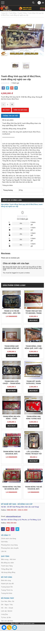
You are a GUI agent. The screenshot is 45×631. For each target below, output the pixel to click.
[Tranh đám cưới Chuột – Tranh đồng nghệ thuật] (11, 370)
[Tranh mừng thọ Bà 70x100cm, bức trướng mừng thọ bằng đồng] (33, 475)
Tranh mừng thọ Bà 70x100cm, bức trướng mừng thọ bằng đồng (33, 488)
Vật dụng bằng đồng (8, 572)
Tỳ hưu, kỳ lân (6, 617)
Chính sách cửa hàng (8, 538)
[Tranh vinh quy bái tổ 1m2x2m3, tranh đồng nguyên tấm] (33, 299)
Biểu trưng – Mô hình (8, 559)
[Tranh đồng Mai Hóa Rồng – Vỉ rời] (11, 405)
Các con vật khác (7, 621)
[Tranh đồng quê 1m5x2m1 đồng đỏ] (11, 335)
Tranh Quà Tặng (7, 566)
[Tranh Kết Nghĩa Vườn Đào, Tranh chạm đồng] (33, 370)
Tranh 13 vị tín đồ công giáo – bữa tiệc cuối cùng (12, 312)
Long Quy (4, 614)
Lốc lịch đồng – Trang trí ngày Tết (33, 453)
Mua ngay (6, 110)
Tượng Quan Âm (7, 587)
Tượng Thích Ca (7, 590)
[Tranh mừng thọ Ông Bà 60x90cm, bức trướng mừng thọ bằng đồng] (11, 475)
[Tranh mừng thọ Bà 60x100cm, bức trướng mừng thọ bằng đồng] (11, 440)
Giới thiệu (4, 541)
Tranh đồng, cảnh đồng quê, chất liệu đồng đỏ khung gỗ (33, 347)
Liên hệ (3, 551)
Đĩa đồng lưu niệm (7, 563)
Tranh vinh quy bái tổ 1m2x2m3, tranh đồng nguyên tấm (33, 312)
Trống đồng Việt (6, 569)
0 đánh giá (15, 83)
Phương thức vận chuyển (10, 548)
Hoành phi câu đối (7, 583)
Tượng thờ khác (6, 593)
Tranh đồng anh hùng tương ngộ (33, 417)
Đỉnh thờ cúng (6, 580)
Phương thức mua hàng (9, 545)
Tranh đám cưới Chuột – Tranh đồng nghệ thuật (11, 382)
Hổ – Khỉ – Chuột (7, 608)
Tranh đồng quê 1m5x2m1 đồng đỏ (11, 347)
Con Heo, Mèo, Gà (7, 601)
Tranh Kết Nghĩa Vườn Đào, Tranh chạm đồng (33, 382)
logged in (15, 273)
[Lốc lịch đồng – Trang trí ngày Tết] (33, 440)
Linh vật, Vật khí (6, 611)
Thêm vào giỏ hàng (20, 110)
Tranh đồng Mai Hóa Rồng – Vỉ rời (11, 417)
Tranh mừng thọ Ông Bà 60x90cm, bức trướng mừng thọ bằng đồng (11, 488)
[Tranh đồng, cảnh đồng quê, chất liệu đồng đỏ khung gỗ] (33, 335)
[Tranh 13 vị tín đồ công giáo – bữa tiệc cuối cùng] (11, 299)
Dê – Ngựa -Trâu (7, 604)
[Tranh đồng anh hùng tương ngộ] (33, 405)
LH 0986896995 (11, 316)
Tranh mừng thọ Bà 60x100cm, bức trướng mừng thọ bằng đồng (11, 453)
